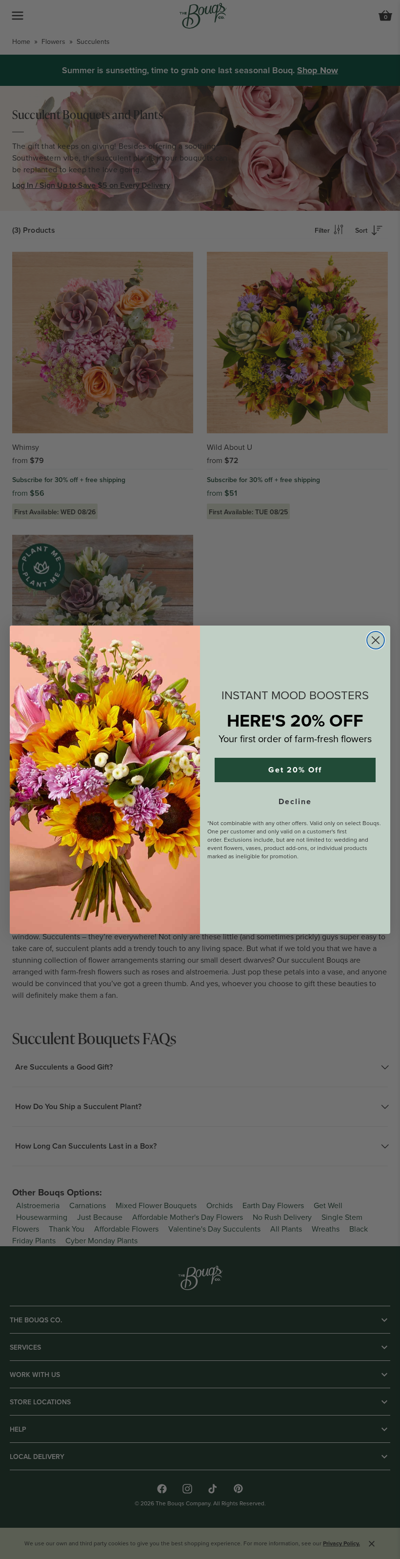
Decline (295, 802)
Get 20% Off (295, 770)
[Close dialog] (375, 640)
